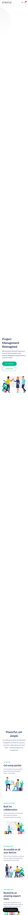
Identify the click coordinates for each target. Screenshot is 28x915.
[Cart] (25, 3)
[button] (9, 364)
